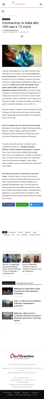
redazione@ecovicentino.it (25, 384)
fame (34, 232)
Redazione (26, 392)
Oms (13, 235)
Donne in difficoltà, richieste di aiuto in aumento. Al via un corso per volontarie (32, 268)
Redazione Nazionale (11, 30)
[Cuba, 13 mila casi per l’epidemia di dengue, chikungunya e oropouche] (7, 303)
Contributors (35, 392)
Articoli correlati (8, 283)
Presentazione (7, 392)
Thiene (25, 262)
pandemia (25, 235)
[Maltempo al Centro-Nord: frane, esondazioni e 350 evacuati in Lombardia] (7, 291)
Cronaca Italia (12, 16)
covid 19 (20, 232)
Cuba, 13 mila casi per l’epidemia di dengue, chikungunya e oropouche (27, 303)
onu (18, 235)
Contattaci (10, 395)
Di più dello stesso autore (25, 283)
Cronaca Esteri (6, 306)
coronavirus (12, 232)
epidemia (28, 232)
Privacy (35, 395)
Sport (4, 262)
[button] (41, 4)
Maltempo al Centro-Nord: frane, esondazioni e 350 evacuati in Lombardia (27, 291)
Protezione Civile (35, 235)
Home (4, 16)
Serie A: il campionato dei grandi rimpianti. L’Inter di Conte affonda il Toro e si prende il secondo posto (12, 269)
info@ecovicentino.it (25, 387)
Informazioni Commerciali (23, 395)
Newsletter (17, 392)
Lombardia (6, 235)
